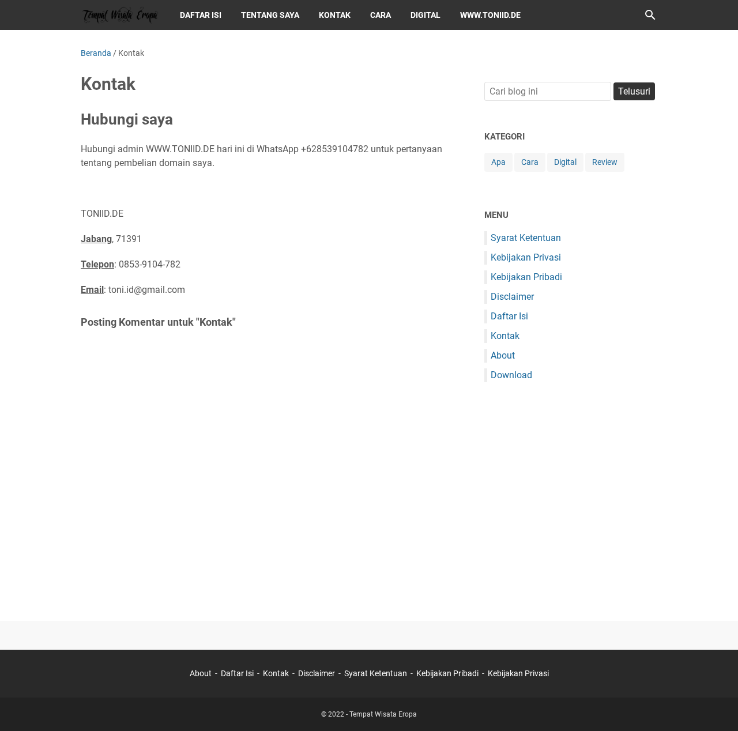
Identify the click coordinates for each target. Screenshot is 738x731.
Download (511, 375)
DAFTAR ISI (200, 15)
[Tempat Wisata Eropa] (120, 15)
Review (604, 162)
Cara (380, 15)
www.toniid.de (490, 15)
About (503, 355)
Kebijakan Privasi (526, 257)
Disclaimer (512, 296)
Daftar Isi (509, 316)
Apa (498, 162)
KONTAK (335, 15)
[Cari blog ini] (650, 15)
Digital (425, 15)
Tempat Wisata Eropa (383, 714)
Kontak (505, 335)
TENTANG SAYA (270, 15)
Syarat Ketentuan (526, 237)
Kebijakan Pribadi (526, 277)
